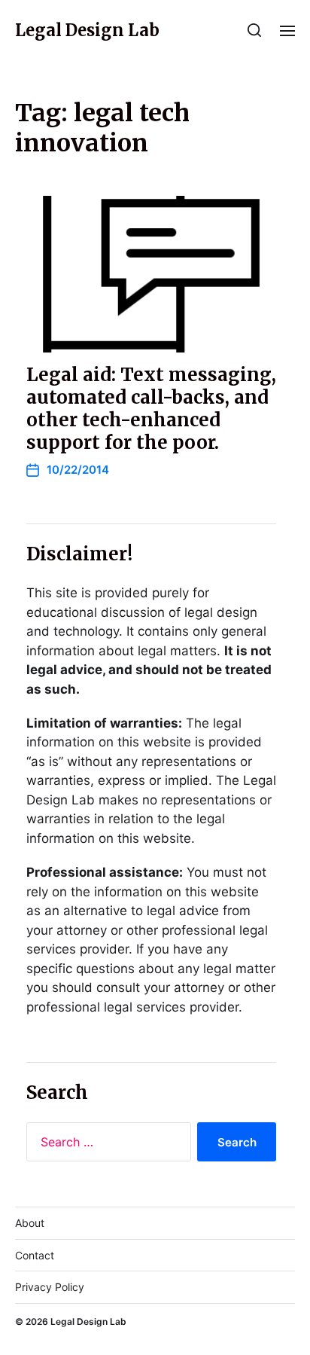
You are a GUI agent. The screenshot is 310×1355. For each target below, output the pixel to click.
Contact (34, 1255)
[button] (255, 30)
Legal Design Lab (87, 30)
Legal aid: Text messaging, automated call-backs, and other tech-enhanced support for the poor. (151, 408)
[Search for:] (105, 1144)
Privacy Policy (49, 1286)
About (29, 1222)
